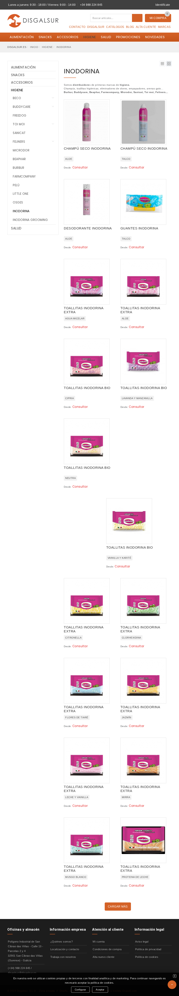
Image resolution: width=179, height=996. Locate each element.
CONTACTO (77, 26)
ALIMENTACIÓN (22, 37)
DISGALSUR (96, 26)
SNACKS (45, 37)
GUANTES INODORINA (139, 228)
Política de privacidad (148, 949)
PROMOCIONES (128, 37)
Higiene (47, 47)
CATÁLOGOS (115, 26)
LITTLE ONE (20, 194)
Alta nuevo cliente (103, 956)
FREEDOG (19, 115)
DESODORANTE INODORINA (88, 228)
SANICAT (19, 133)
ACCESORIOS (67, 37)
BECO (17, 98)
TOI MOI (19, 124)
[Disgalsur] (33, 20)
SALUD (106, 37)
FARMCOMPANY (24, 176)
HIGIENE (89, 37)
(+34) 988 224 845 (19, 968)
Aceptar (100, 989)
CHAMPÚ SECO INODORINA (87, 148)
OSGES (18, 202)
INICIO (34, 47)
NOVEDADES (155, 37)
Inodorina (63, 47)
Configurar (80, 989)
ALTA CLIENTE (146, 26)
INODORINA (21, 211)
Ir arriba (172, 984)
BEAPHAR (19, 159)
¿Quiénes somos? (61, 941)
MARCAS (164, 26)
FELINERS (19, 142)
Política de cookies (146, 956)
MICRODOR (21, 150)
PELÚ (16, 185)
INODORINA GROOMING (30, 220)
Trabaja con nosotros (63, 956)
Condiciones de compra (107, 949)
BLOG (130, 26)
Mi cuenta (99, 941)
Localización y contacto (64, 949)
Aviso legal (142, 941)
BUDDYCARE (22, 107)
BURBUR (18, 168)
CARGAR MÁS (118, 906)
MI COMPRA (158, 18)
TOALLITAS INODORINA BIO (87, 388)
